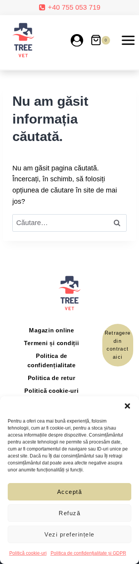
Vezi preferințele (69, 534)
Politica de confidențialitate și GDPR (88, 553)
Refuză (69, 513)
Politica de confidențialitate (51, 360)
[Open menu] (128, 40)
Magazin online (51, 330)
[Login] (77, 40)
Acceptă (69, 491)
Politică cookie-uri (28, 553)
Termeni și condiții (51, 343)
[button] (127, 406)
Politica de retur (52, 378)
